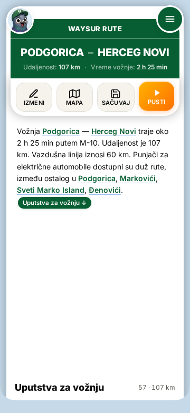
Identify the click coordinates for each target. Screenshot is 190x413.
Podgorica (61, 131)
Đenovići (105, 189)
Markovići (138, 178)
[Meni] (170, 19)
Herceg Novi (113, 131)
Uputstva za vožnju (55, 202)
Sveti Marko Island (50, 189)
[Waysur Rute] (20, 20)
